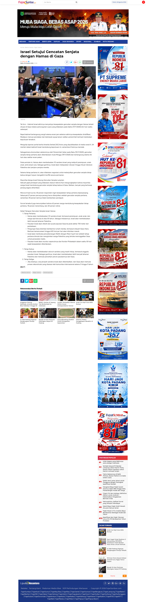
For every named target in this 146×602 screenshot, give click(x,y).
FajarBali (50, 599)
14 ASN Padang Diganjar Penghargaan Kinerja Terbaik (116, 549)
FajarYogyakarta (74, 594)
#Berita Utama (26, 272)
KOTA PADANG (108, 41)
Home (22, 47)
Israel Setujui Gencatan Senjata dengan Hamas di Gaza (49, 54)
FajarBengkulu (97, 592)
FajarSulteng (106, 594)
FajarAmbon (51, 596)
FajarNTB (109, 596)
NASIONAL (87, 41)
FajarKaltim (101, 596)
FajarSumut (45, 592)
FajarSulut (86, 594)
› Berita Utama (28, 47)
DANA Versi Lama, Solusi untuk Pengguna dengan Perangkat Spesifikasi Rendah (113, 482)
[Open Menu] (143, 2)
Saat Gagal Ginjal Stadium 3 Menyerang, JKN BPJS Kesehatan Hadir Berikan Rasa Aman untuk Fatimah (116, 542)
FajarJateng (53, 594)
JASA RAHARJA (68, 41)
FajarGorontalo (40, 596)
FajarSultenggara (118, 594)
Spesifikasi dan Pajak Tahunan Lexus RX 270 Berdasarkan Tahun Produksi (114, 519)
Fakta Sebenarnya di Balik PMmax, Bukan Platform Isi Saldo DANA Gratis (114, 475)
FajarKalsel (91, 596)
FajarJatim (63, 594)
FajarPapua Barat (91, 599)
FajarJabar (43, 594)
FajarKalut (61, 596)
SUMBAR (97, 41)
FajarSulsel (29, 596)
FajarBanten (25, 594)
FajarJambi (75, 592)
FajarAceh (36, 592)
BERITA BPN (46, 41)
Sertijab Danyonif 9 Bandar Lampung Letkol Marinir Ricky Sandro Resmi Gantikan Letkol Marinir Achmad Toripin (113, 468)
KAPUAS (57, 41)
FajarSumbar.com (113, 588)
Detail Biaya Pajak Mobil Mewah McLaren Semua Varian (114, 507)
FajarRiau (66, 592)
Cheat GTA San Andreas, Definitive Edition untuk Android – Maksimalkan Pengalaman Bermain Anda (115, 496)
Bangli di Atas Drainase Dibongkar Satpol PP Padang (116, 568)
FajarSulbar (95, 594)
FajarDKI (34, 594)
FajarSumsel (85, 592)
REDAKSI (22, 41)
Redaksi (24, 588)
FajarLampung (109, 592)
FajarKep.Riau (56, 592)
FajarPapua (79, 599)
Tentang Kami (35, 588)
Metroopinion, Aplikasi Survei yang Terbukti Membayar (113, 502)
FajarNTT (118, 596)
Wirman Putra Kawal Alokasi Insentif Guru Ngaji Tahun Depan (116, 559)
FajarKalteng (81, 596)
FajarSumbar (26, 592)
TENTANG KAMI (34, 41)
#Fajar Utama (37, 272)
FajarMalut (70, 599)
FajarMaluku (59, 599)
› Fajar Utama (37, 47)
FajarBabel (120, 592)
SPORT (78, 41)
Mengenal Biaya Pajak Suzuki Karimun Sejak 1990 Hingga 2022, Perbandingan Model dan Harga (114, 488)
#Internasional (48, 272)
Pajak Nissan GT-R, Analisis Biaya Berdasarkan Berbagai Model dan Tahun (114, 512)
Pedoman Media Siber (51, 588)
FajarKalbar (70, 596)
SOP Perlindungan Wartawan (75, 588)
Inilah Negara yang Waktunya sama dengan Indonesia (113, 462)
